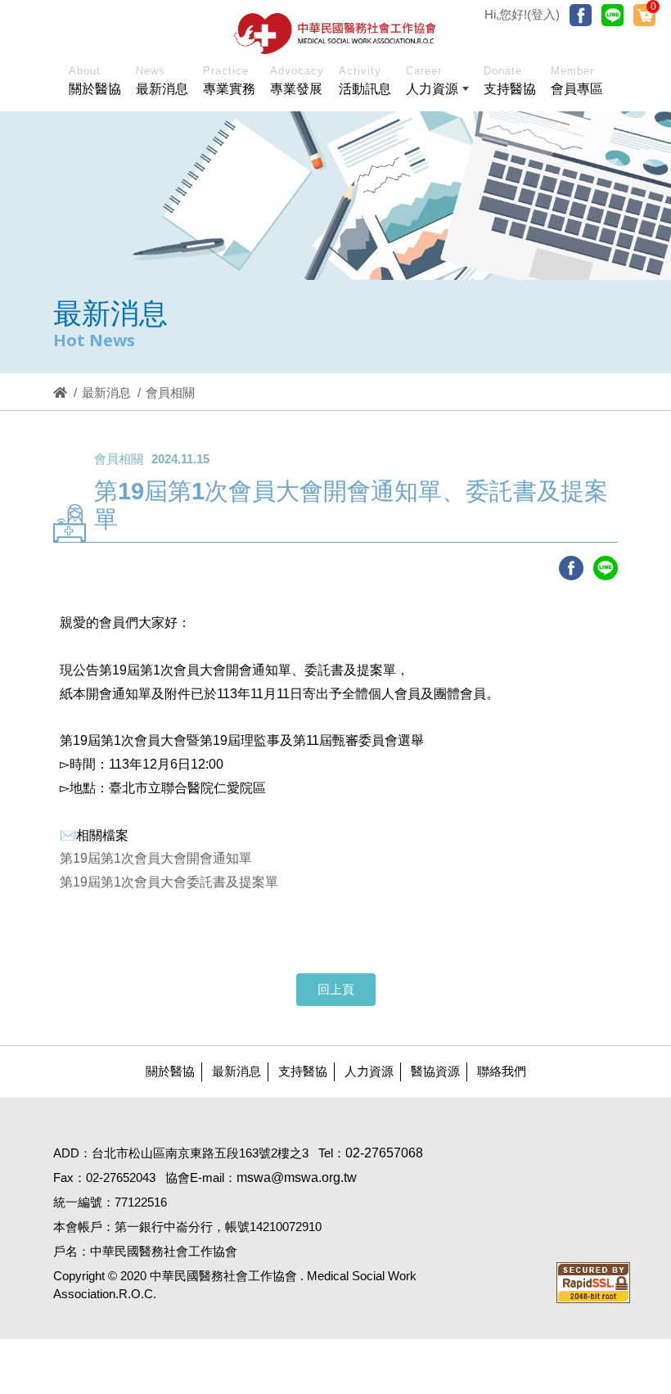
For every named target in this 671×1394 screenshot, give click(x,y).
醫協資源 (435, 1071)
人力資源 (369, 1071)
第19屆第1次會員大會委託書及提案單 (169, 882)
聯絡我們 (501, 1071)
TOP (619, 1095)
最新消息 (106, 392)
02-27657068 (384, 1153)
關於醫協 (170, 1071)
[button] (437, 83)
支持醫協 (302, 1071)
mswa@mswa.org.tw (296, 1177)
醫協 (335, 33)
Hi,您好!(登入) (522, 14)
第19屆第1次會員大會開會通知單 (156, 858)
